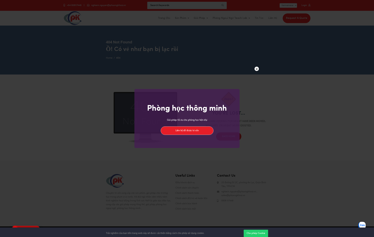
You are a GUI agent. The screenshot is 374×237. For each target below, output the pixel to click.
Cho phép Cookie (256, 233)
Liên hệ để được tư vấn (187, 130)
